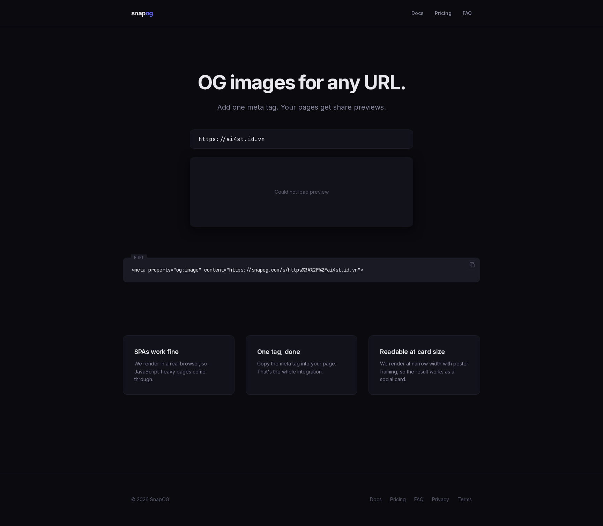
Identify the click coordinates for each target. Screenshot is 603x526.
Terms (464, 499)
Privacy (440, 499)
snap (142, 13)
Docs (417, 13)
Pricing (443, 13)
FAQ (467, 13)
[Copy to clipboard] (472, 264)
